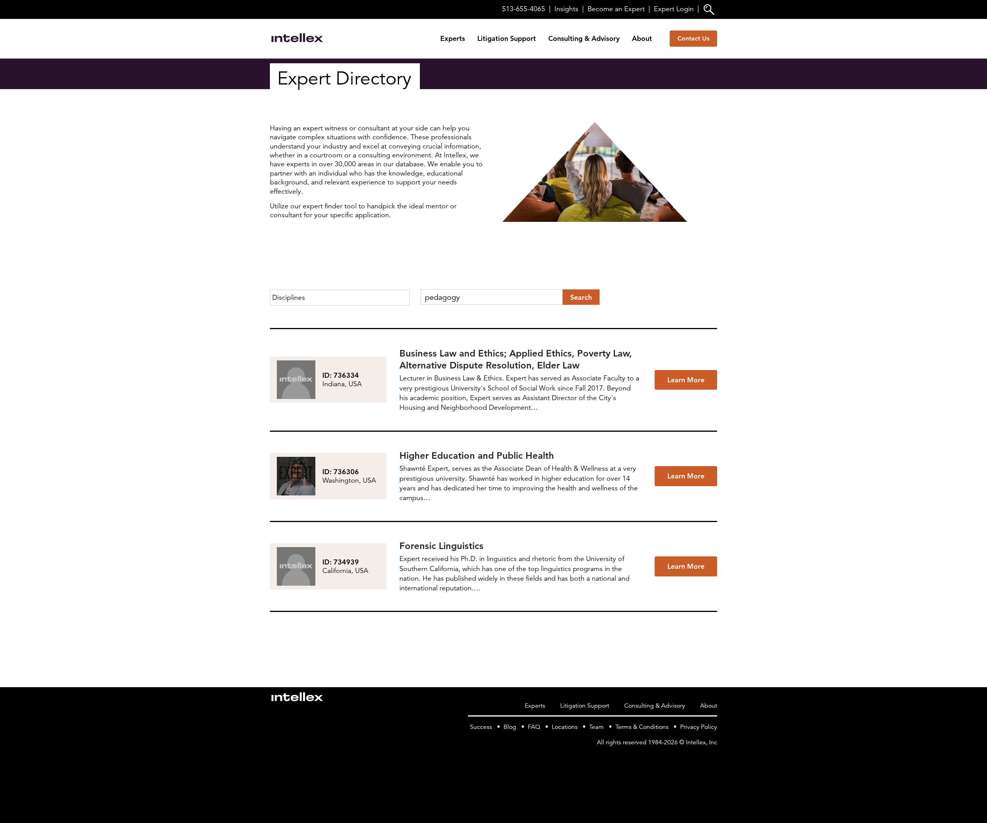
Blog (510, 727)
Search (581, 297)
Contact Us (693, 38)
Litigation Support (506, 38)
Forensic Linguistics (441, 545)
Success (481, 727)
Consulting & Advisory (584, 38)
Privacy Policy (698, 727)
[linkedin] (712, 758)
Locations (565, 727)
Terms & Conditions (642, 727)
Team (596, 727)
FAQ (534, 727)
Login (674, 9)
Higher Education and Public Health (476, 455)
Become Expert (616, 9)
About (642, 38)
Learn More (685, 379)
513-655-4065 (523, 9)
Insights (566, 9)
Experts (452, 38)
